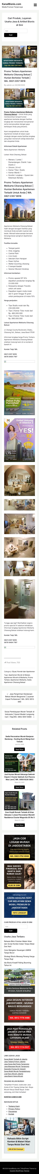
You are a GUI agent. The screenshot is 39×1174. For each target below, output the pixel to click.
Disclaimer (12, 1111)
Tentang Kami (14, 1106)
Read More (19, 749)
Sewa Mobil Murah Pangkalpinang (17, 1071)
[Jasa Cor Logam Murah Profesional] (19, 860)
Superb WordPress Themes (19, 1171)
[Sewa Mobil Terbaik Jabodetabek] (19, 917)
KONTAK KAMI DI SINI (12, 1097)
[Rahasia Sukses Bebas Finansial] (19, 889)
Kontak (11, 1114)
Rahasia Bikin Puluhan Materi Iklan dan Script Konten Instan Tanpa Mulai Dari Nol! (19, 944)
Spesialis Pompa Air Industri (15, 1069)
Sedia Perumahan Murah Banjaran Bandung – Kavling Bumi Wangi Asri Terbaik (19, 739)
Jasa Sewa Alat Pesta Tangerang (16, 1064)
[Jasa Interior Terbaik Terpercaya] (19, 1022)
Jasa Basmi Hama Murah (13, 1076)
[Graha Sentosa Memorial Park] (19, 993)
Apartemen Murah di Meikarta (15, 677)
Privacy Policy (14, 1109)
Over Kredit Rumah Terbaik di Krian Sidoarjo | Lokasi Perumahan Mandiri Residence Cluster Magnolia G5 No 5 (19, 815)
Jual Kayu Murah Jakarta (13, 1074)
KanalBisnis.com (11, 4)
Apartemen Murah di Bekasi (19, 675)
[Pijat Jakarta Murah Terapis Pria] (19, 1051)
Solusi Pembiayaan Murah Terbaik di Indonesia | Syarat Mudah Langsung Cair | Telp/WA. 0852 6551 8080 (19, 714)
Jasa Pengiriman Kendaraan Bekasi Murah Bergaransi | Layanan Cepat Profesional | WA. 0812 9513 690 (19, 698)
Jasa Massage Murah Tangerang (16, 1066)
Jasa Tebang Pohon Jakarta (14, 1062)
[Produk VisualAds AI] (19, 1153)
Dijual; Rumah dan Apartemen (23, 671)
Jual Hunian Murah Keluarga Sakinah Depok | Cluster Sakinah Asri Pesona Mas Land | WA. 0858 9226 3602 (19, 777)
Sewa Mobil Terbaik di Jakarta (15, 1059)
